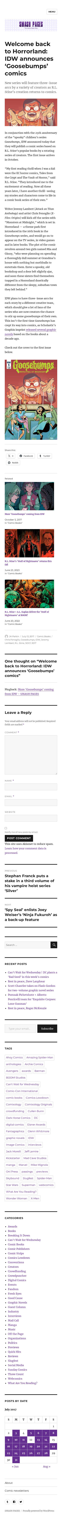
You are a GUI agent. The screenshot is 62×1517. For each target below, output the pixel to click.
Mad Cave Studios (35, 1158)
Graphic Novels (17, 1302)
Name (9, 780)
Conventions (16, 1262)
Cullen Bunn (36, 1111)
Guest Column (17, 1307)
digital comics (15, 1124)
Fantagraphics (15, 1131)
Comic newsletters (17, 1490)
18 (23, 1446)
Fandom (13, 1289)
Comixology (13, 1104)
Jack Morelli (13, 1151)
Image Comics (15, 1144)
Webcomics (15, 1378)
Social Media (16, 1365)
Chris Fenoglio (12, 639)
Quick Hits (14, 1351)
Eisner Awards (36, 1124)
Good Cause (15, 1298)
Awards (12, 1226)
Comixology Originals (38, 1104)
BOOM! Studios (15, 1077)
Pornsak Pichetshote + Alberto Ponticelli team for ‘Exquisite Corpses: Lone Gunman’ (32, 999)
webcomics (46, 1185)
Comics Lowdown (37, 1097)
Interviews (14, 1316)
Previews (13, 1347)
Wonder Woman (16, 1198)
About (9, 1482)
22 (53, 1446)
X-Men (35, 1198)
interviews (34, 1144)
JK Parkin (14, 636)
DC (36, 1117)
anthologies (13, 1064)
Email (9, 796)
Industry (13, 1311)
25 (23, 1453)
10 (16, 1439)
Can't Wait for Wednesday (22, 1084)
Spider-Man (44, 1178)
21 (46, 1446)
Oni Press (12, 1171)
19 (31, 1446)
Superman (28, 1185)
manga (10, 1164)
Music (11, 1329)
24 (16, 1453)
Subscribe (47, 1028)
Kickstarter (13, 1158)
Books (12, 1231)
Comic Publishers (19, 1248)
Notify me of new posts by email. (21, 832)
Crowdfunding (17, 1271)
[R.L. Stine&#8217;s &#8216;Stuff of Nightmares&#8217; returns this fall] (29, 543)
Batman (39, 1070)
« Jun (15, 1466)
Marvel (23, 1164)
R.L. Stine (19, 643)
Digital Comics (17, 1280)
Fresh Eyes (14, 1293)
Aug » (46, 1466)
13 (38, 1439)
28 (46, 1453)
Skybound (12, 1178)
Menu (51, 11)
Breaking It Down (19, 1235)
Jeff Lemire (31, 1151)
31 (16, 1459)
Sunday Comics (17, 1369)
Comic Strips (16, 1253)
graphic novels (15, 1138)
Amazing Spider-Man (39, 1057)
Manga (12, 1325)
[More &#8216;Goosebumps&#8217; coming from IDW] (29, 496)
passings (27, 1171)
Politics (12, 1342)
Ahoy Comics (14, 1057)
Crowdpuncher (17, 1275)
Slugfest (28, 1178)
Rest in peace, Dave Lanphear (26, 981)
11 (23, 1439)
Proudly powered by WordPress (38, 1510)
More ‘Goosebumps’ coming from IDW (25, 514)
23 (8, 1453)
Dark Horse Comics (18, 1117)
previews (42, 1171)
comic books (14, 1097)
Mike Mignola (39, 1164)
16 (8, 1446)
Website (10, 812)
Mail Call (13, 1320)
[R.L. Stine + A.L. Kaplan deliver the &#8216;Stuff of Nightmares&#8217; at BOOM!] (29, 594)
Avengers (12, 1070)
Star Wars (12, 1185)
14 (46, 1439)
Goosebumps (27, 639)
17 (16, 1446)
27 (38, 1453)
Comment (12, 732)
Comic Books (44, 636)
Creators (13, 1266)
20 (38, 1446)
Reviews (13, 1356)
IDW (37, 639)
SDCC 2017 (30, 643)
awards (26, 1070)
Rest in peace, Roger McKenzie (27, 1008)
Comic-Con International (22, 1091)
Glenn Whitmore (38, 1131)
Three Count (16, 1374)
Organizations (17, 1338)
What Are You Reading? (21, 1191)
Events (12, 1284)
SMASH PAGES (12, 1510)
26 (31, 1453)
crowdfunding (15, 1111)
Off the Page (16, 1333)
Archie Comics (34, 1064)
